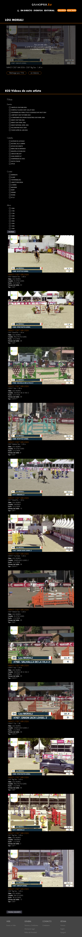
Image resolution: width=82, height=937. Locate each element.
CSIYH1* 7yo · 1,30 (14, 723)
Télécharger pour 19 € (16, 73)
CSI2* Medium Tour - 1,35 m (17, 444)
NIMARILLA (17, 504)
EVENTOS (38, 10)
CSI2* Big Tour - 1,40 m (15, 891)
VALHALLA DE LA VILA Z (21, 393)
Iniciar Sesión (71, 10)
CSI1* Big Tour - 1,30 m (15, 835)
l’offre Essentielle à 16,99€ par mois (45, 47)
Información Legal (29, 929)
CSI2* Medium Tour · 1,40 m (17, 277)
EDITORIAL (49, 10)
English (62, 929)
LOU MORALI (16, 279)
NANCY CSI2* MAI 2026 (18, 274)
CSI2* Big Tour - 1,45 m (15, 779)
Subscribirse (62, 10)
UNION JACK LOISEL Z (21, 560)
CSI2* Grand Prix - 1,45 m (16, 332)
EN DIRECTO (26, 10)
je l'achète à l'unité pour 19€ (41, 49)
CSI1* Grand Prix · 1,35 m (16, 500)
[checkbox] (18, 107)
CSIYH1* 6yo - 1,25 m (15, 668)
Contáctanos (46, 925)
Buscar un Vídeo (11, 925)
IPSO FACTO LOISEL (20, 337)
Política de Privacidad (30, 932)
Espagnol (63, 932)
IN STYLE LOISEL (19, 281)
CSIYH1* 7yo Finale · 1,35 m (17, 556)
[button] (11, 231)
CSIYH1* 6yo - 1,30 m (15, 388)
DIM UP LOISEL (18, 895)
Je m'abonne (35, 73)
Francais (62, 925)
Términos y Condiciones (31, 925)
